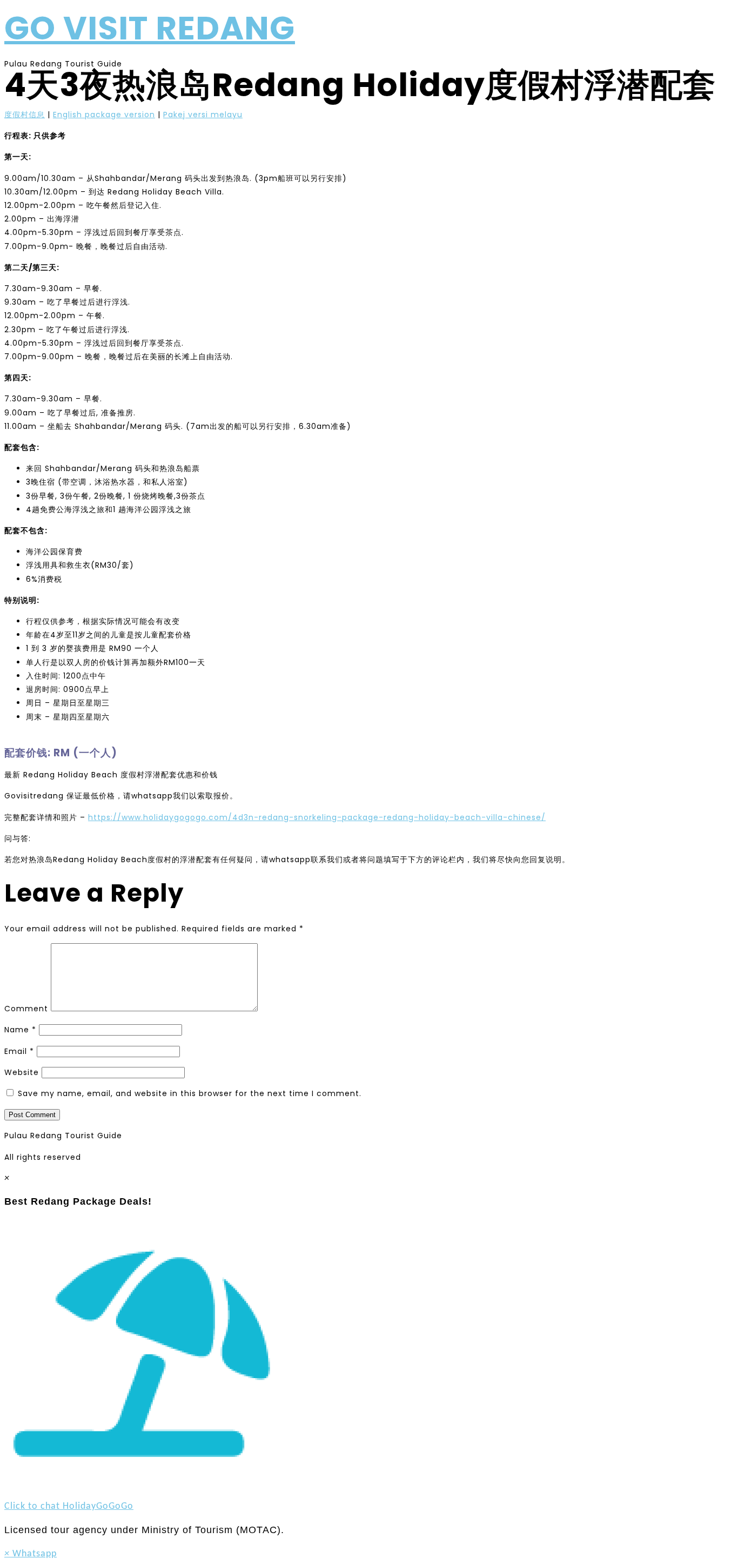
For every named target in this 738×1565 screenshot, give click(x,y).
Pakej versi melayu (203, 114)
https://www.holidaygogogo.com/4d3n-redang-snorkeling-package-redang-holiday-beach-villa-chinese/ (317, 817)
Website (21, 1072)
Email (19, 1051)
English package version (104, 114)
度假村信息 (24, 114)
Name (20, 1029)
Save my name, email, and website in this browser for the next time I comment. (189, 1093)
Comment (26, 1008)
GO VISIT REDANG (149, 28)
